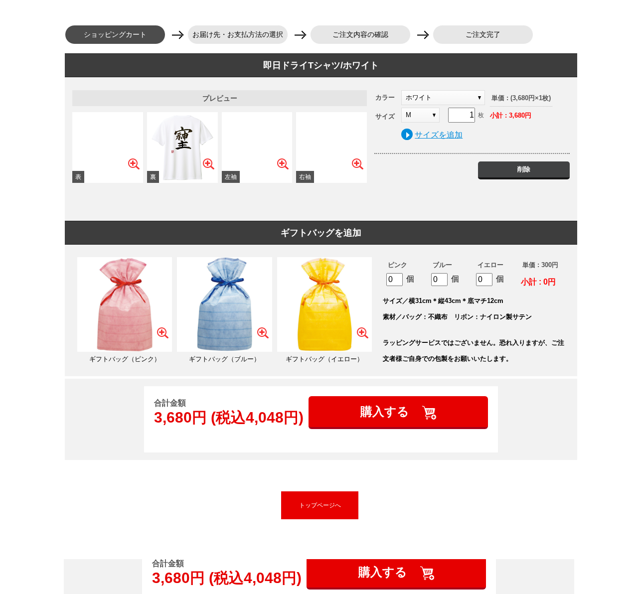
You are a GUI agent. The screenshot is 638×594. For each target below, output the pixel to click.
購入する (386, 411)
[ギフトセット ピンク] (124, 304)
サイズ (385, 116)
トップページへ (320, 505)
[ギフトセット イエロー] (324, 304)
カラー (385, 97)
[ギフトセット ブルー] (224, 304)
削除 (523, 169)
